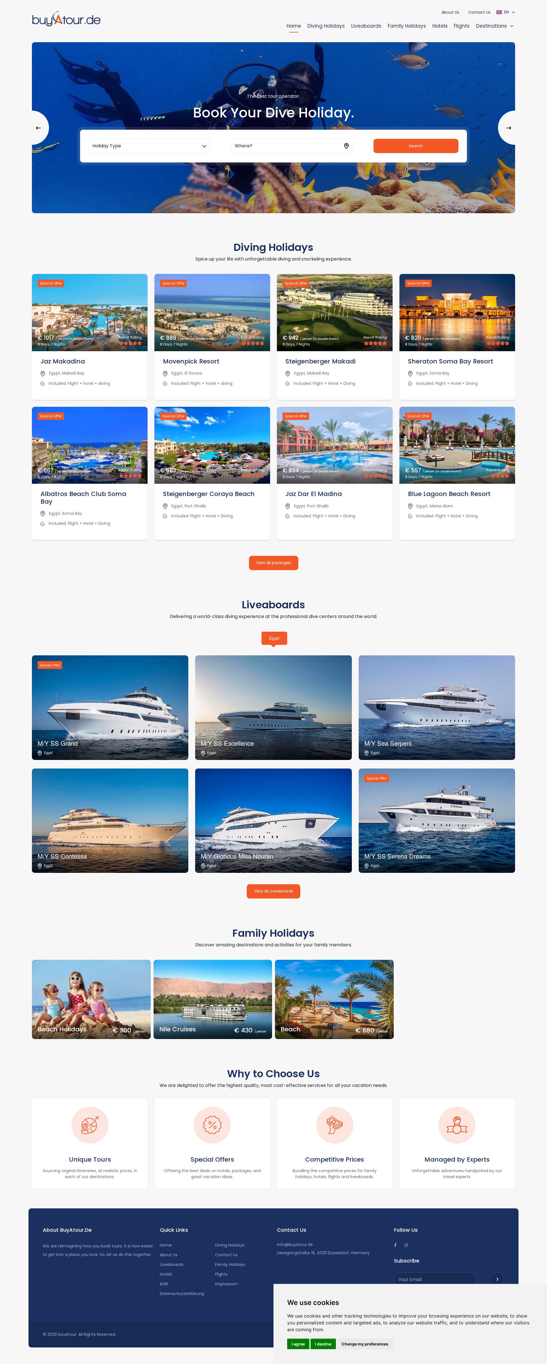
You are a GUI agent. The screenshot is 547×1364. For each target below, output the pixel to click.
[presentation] (40, 128)
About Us (450, 12)
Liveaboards (366, 26)
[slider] (130, 343)
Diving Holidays (326, 26)
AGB (164, 1284)
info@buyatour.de (295, 1244)
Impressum (226, 1284)
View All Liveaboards (273, 891)
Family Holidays (407, 26)
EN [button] (506, 12)
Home (294, 26)
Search (416, 146)
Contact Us (479, 12)
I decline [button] (323, 1343)
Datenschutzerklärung (182, 1293)
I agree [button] (298, 1343)
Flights (462, 26)
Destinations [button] (491, 26)
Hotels (440, 26)
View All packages (273, 563)
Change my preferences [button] (365, 1343)
